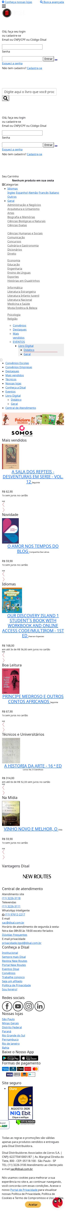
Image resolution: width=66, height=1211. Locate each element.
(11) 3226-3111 (11, 906)
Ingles (11, 193)
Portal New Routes (14, 965)
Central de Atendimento (20, 408)
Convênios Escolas (17, 363)
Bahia (5, 1048)
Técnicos (10, 379)
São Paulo (8, 1019)
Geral (10, 201)
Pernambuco (10, 1039)
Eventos (10, 391)
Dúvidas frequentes (14, 935)
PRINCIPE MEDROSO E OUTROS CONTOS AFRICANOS (33, 699)
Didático (29, 350)
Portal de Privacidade (24, 1190)
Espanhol (22, 193)
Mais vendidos (14, 375)
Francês (44, 193)
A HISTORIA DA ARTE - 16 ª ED (33, 766)
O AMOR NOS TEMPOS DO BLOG (33, 548)
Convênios (19, 325)
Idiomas (12, 188)
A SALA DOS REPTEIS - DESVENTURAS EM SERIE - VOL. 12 (33, 476)
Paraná (6, 1031)
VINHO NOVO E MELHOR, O (31, 829)
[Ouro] (20, 1103)
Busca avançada (53, 2)
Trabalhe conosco (13, 977)
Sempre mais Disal (14, 957)
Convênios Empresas (18, 367)
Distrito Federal (12, 1027)
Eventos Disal (10, 969)
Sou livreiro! (9, 989)
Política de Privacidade (16, 985)
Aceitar (33, 1204)
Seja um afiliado (12, 981)
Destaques (20, 329)
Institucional (10, 953)
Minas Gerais (10, 1023)
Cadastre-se (34, 68)
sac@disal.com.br (13, 922)
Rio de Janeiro (11, 1043)
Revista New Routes (14, 961)
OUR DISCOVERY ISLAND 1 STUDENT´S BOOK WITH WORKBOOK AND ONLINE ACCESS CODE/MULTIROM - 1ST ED (33, 625)
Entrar (49, 59)
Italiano (54, 193)
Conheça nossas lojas (18, 2)
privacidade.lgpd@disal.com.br (21, 943)
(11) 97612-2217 (14, 914)
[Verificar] (25, 1122)
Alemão (33, 193)
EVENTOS (19, 342)
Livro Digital (26, 346)
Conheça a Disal (15, 387)
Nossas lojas (13, 383)
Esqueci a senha (12, 63)
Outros (12, 197)
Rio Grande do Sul (13, 1035)
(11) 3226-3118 (11, 898)
